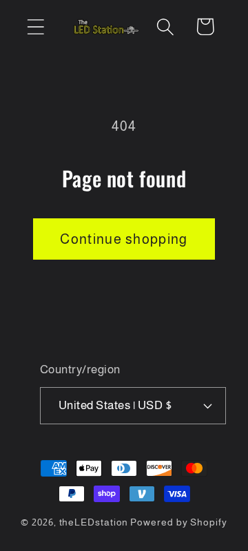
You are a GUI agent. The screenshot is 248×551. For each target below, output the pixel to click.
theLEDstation (94, 522)
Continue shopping (123, 239)
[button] (35, 26)
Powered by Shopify (178, 522)
